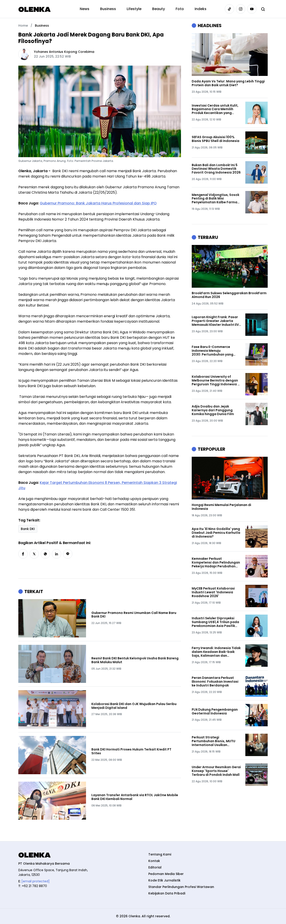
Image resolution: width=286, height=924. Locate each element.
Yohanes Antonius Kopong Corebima (64, 51)
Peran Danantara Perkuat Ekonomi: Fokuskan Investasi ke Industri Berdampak (215, 681)
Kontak (154, 861)
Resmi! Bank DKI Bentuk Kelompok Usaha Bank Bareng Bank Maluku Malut (135, 660)
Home (23, 25)
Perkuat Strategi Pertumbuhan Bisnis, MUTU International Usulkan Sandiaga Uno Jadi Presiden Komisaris (215, 741)
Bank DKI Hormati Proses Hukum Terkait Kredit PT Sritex (131, 751)
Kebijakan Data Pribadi (166, 893)
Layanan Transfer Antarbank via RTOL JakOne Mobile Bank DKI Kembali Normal (134, 797)
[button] (23, 554)
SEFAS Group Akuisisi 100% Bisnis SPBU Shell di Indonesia (215, 139)
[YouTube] (252, 9)
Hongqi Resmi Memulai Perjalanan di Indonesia (221, 507)
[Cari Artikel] (263, 9)
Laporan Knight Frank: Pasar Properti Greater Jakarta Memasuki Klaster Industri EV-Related (216, 320)
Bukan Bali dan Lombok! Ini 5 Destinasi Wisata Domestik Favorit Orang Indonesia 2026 (216, 168)
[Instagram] (240, 9)
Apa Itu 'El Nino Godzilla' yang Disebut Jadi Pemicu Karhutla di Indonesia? (216, 532)
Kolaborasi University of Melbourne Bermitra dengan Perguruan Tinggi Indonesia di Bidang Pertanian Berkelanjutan (216, 380)
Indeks (200, 8)
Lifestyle (134, 8)
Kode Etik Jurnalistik (164, 880)
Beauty (158, 8)
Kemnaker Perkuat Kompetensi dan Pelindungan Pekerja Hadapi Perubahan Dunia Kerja (216, 562)
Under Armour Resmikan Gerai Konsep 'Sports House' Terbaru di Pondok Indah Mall (216, 770)
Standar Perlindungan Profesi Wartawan (181, 887)
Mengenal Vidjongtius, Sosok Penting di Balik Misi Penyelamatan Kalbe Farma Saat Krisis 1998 (215, 198)
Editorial (155, 867)
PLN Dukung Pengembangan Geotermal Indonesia (215, 711)
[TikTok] (229, 9)
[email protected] (35, 881)
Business (108, 8)
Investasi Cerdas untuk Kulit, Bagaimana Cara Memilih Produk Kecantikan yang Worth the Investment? (215, 109)
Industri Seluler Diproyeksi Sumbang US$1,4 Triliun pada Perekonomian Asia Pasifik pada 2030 (215, 622)
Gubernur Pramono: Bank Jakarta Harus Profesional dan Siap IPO (98, 203)
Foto (180, 8)
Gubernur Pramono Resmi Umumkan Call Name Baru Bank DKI (133, 615)
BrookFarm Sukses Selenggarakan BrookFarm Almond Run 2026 (229, 295)
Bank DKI (28, 529)
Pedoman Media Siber (166, 874)
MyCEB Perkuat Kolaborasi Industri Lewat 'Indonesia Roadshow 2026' (213, 592)
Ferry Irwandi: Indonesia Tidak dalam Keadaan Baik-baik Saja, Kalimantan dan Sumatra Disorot (216, 651)
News (84, 8)
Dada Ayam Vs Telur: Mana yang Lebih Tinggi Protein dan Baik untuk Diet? (228, 83)
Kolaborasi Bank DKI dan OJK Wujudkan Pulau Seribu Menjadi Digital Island (134, 706)
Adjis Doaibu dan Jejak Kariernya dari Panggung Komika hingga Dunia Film (213, 410)
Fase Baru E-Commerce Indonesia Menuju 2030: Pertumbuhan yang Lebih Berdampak (212, 350)
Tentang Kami (159, 854)
